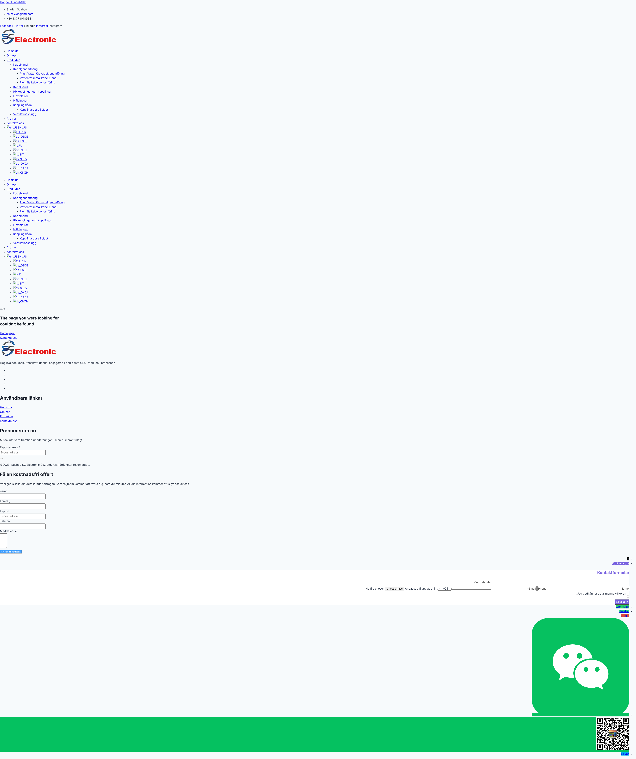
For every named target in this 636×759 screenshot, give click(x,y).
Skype (625, 754)
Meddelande (8, 531)
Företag (5, 501)
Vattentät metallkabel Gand (38, 78)
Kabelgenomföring (25, 69)
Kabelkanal (20, 64)
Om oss (12, 55)
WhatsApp (622, 606)
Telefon (5, 521)
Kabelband (20, 87)
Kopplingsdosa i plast (34, 109)
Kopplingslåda (22, 105)
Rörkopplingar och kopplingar (32, 91)
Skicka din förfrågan (11, 551)
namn (3, 491)
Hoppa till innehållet (13, 2)
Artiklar (11, 118)
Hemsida (13, 51)
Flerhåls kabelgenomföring (37, 82)
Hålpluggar (20, 100)
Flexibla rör (20, 96)
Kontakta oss (15, 123)
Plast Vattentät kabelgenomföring (42, 73)
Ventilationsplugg (24, 114)
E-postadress (10, 447)
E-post (4, 511)
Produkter (13, 60)
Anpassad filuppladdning (421, 588)
